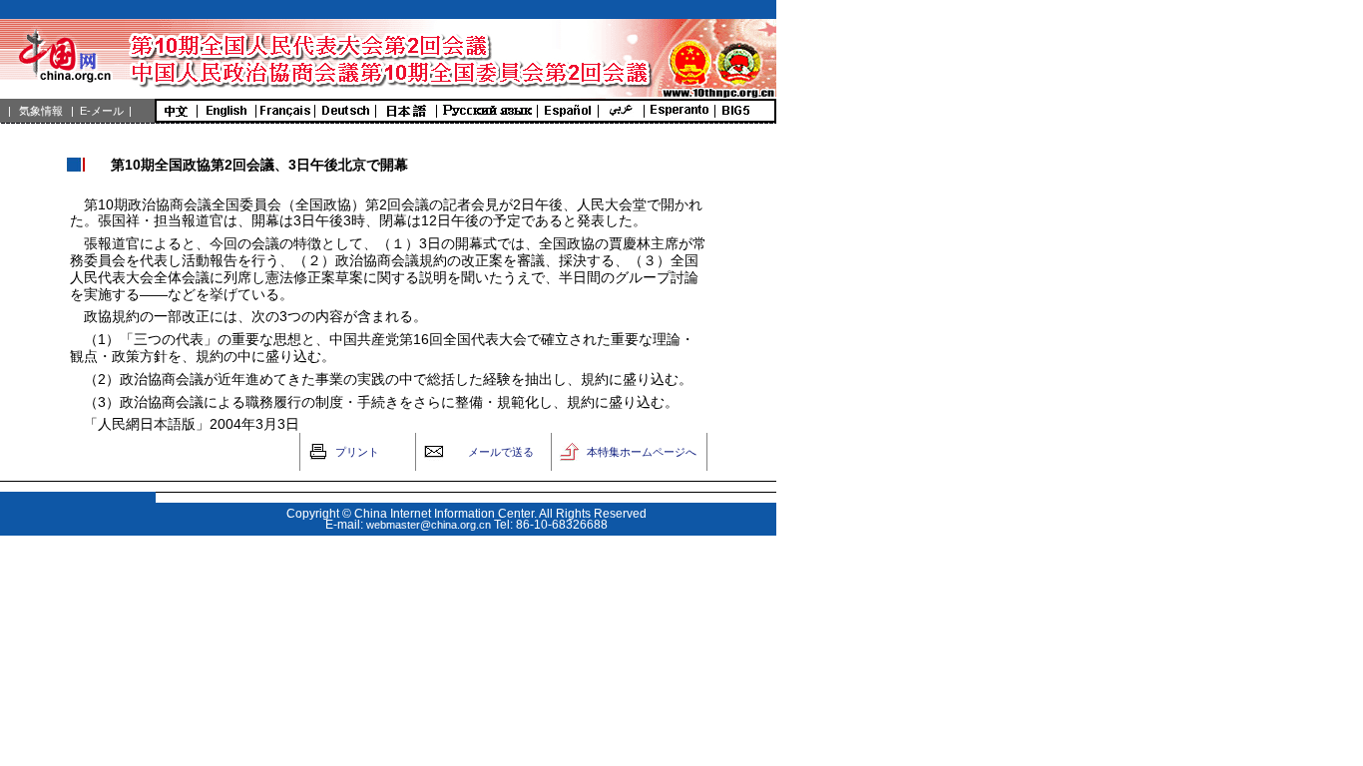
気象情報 (41, 111)
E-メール (102, 111)
